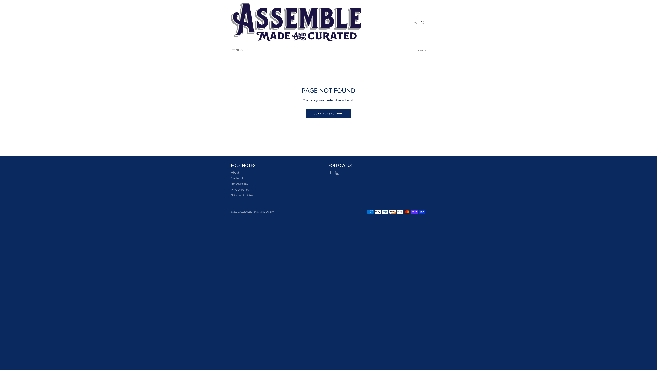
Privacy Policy (240, 189)
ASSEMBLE (246, 211)
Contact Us (238, 178)
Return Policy (239, 184)
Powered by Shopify (263, 211)
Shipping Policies (242, 195)
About (235, 172)
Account (421, 50)
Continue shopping (328, 113)
